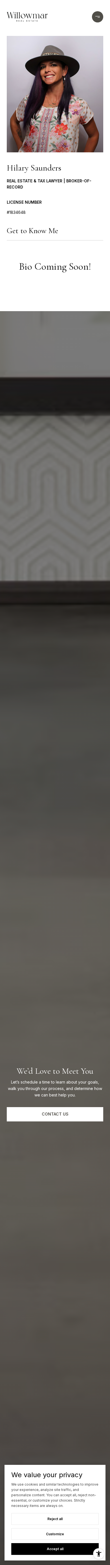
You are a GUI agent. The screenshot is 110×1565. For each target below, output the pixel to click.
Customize (55, 1534)
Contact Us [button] (55, 1114)
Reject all (55, 1519)
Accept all (55, 1549)
